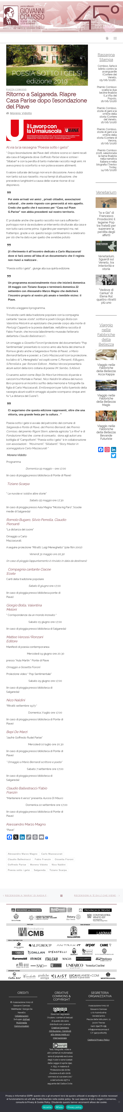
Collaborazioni (21, 1016)
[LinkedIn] (113, 450)
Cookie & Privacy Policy (99, 1040)
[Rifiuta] (119, 1101)
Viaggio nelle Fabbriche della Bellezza (106, 335)
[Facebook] (101, 450)
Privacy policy (74, 1107)
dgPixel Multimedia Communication (22, 1022)
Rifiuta (59, 1107)
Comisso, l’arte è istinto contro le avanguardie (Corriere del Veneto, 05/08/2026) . (107, 73)
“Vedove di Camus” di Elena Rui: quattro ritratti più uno (106, 296)
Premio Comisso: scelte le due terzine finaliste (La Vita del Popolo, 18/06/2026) (107, 94)
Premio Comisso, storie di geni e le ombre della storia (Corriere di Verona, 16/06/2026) (107, 136)
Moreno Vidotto (21, 113)
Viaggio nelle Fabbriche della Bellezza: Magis (106, 400)
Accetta (47, 1107)
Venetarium (106, 192)
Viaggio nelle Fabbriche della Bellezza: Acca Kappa (106, 369)
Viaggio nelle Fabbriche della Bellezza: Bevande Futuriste (106, 432)
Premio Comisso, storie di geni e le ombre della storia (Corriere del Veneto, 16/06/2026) (107, 115)
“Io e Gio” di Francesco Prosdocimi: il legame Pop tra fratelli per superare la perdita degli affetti (106, 224)
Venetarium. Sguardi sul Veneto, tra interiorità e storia (106, 262)
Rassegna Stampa (106, 57)
